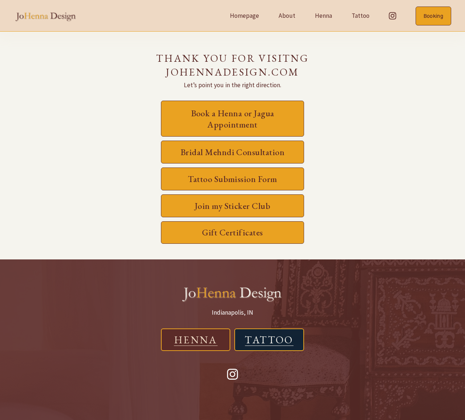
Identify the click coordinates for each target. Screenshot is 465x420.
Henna (323, 16)
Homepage (244, 16)
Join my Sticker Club (232, 205)
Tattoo (360, 16)
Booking (433, 16)
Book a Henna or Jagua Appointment (232, 119)
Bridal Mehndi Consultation (232, 152)
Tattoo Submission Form (232, 179)
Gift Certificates (232, 232)
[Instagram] (392, 15)
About (287, 16)
